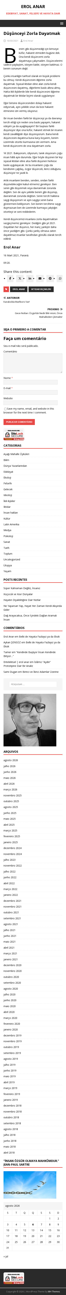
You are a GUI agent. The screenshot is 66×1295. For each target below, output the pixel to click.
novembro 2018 (13, 1111)
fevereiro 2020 (12, 1023)
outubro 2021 (11, 912)
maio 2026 (10, 778)
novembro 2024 (13, 854)
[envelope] (40, 278)
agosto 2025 (11, 807)
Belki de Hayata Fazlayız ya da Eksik (39, 636)
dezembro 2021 (12, 900)
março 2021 (10, 953)
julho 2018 (9, 1135)
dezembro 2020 (12, 965)
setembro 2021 (12, 918)
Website (8, 398)
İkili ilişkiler (9, 501)
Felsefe (8, 483)
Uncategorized (12, 559)
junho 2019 (10, 1070)
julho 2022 (9, 871)
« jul (6, 1256)
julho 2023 (9, 859)
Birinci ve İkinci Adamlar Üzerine (41, 671)
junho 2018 (10, 1140)
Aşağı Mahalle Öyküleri (16, 454)
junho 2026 (10, 772)
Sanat (7, 542)
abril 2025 (9, 824)
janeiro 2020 (11, 1029)
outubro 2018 (11, 1117)
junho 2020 (10, 1000)
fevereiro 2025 (12, 836)
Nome (7, 378)
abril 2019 (9, 1082)
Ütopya (8, 565)
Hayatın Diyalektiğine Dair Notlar (22, 600)
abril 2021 (9, 947)
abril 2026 (9, 783)
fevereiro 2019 (12, 1094)
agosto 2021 (11, 924)
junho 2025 (10, 813)
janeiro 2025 (11, 842)
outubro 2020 (11, 977)
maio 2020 (10, 1006)
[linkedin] (29, 278)
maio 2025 (10, 818)
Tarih (6, 547)
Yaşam (7, 571)
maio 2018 (10, 1146)
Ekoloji (7, 477)
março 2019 (10, 1088)
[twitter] (20, 278)
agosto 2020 (11, 988)
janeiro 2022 (11, 894)
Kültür (7, 518)
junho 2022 (10, 877)
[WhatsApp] (60, 278)
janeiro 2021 (11, 959)
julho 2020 (9, 994)
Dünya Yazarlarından (15, 465)
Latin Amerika (11, 524)
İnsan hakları (11, 512)
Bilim (6, 460)
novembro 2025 (13, 795)
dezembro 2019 (12, 1035)
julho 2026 (9, 766)
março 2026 (10, 789)
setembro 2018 (12, 1123)
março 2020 (10, 1018)
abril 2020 (9, 1012)
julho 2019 (9, 1064)
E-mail (7, 388)
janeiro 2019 (11, 1099)
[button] (61, 23)
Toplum (8, 553)
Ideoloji (8, 495)
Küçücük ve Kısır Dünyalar (18, 594)
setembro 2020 (12, 982)
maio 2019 (10, 1076)
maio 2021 (10, 941)
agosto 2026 (11, 760)
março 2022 (10, 889)
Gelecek (8, 489)
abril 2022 (9, 883)
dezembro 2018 (12, 1105)
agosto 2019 (11, 1058)
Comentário (10, 351)
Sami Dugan (10, 671)
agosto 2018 (11, 1129)
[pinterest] (50, 278)
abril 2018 (9, 1152)
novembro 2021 (13, 906)
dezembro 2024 (12, 848)
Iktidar (7, 506)
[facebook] (10, 278)
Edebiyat (8, 471)
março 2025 (10, 830)
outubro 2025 (11, 801)
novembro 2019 (13, 1041)
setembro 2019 (12, 1053)
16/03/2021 (12, 40)
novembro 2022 (13, 865)
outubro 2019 (11, 1047)
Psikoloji (8, 536)
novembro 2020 (13, 971)
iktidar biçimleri (41, 289)
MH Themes (54, 1291)
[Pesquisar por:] (33, 684)
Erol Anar (28, 40)
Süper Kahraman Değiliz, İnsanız (22, 588)
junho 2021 (10, 935)
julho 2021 (9, 930)
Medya (7, 530)
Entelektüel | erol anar (16, 662)
